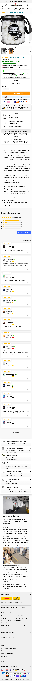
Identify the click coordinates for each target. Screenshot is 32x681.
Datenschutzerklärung (7, 653)
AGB (2, 661)
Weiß (12, 83)
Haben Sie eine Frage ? (9, 632)
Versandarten (6, 594)
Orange (18, 83)
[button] (12, 13)
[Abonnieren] (24, 625)
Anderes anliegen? (8, 637)
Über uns (3, 645)
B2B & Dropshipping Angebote (9, 648)
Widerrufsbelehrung (6, 656)
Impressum (4, 650)
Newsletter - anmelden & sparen (13, 607)
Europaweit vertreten (9, 666)
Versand (3, 659)
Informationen (6, 641)
